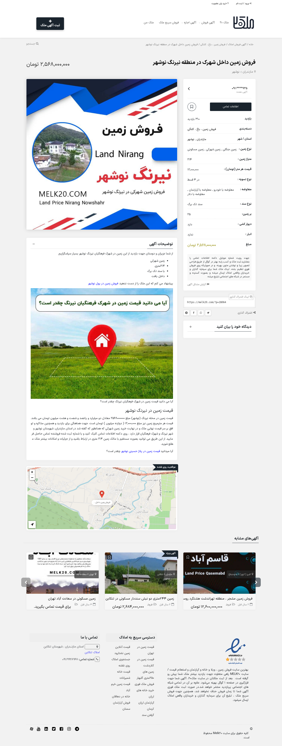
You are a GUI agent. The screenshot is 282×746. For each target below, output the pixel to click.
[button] (101, 245)
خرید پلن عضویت (219, 3)
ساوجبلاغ (233, 574)
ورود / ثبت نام (243, 3)
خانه (251, 44)
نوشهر (235, 72)
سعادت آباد (81, 574)
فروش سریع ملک (169, 22)
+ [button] (32, 472)
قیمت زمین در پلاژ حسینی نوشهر (140, 451)
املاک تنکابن (92, 652)
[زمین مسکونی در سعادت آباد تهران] (62, 574)
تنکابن (160, 574)
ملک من (149, 22)
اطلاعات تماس (230, 107)
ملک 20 (224, 22)
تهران (91, 574)
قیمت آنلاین (122, 647)
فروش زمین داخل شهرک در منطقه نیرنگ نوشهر (204, 63)
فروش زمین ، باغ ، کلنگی (212, 44)
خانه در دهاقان (121, 696)
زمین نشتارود (122, 653)
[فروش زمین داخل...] (101, 494)
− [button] (32, 477)
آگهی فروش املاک (237, 44)
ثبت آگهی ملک (50, 25)
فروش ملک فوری (144, 684)
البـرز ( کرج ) (245, 574)
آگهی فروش (208, 22)
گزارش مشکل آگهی (197, 285)
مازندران (248, 72)
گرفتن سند (148, 715)
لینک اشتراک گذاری (240, 297)
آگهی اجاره (190, 22)
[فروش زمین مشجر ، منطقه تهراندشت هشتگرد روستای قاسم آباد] (219, 574)
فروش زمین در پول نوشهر (103, 283)
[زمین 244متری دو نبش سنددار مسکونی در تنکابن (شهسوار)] (141, 574)
